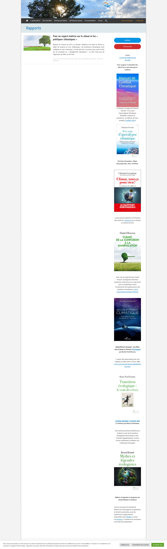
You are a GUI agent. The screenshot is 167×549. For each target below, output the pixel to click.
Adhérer (127, 40)
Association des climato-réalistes (107, 11)
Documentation (90, 21)
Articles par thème (60, 21)
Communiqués (69, 59)
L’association (35, 21)
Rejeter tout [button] (125, 545)
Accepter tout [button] (157, 545)
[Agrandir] (138, 376)
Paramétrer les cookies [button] (141, 545)
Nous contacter (127, 21)
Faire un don (127, 46)
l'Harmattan (136, 349)
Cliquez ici (128, 220)
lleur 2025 (131, 120)
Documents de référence (82, 59)
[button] (106, 20)
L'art (126, 120)
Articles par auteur (75, 21)
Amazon (120, 519)
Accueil (27, 20)
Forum (100, 21)
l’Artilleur (129, 517)
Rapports (93, 59)
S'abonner (139, 21)
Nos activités (47, 21)
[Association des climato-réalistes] (107, 7)
